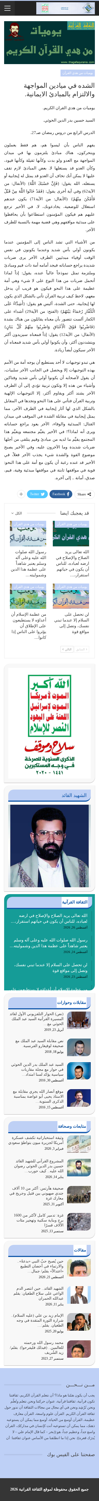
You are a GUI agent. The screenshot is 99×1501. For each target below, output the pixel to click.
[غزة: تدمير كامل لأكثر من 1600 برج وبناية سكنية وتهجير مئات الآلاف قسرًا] (79, 1222)
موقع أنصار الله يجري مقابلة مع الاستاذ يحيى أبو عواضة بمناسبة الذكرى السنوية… (38, 1096)
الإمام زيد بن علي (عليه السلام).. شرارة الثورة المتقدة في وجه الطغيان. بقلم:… (37, 1320)
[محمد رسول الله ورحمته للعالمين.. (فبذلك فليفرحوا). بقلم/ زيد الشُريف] (79, 1349)
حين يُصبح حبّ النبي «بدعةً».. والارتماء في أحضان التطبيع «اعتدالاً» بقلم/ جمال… (40, 1266)
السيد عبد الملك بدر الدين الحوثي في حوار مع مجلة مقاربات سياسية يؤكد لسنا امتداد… (37, 1069)
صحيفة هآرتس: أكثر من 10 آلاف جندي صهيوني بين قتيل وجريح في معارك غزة (36, 1193)
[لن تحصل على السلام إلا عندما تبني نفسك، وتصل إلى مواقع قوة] (71, 596)
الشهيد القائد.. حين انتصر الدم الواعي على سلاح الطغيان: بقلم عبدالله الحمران (38, 1293)
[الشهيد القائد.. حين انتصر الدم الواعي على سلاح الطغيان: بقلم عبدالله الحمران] (79, 1295)
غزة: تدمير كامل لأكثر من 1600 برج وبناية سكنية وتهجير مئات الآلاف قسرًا (39, 1220)
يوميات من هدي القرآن (77, 73)
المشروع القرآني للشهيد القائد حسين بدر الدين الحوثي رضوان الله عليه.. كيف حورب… (39, 1166)
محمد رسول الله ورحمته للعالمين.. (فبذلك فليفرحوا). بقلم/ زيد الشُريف (37, 1348)
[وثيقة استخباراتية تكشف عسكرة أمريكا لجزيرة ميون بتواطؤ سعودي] (79, 1144)
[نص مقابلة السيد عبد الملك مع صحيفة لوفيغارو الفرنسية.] (79, 1047)
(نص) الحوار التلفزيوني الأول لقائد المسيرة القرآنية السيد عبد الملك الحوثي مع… (37, 1019)
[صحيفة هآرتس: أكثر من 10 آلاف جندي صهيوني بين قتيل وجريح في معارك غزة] (79, 1195)
